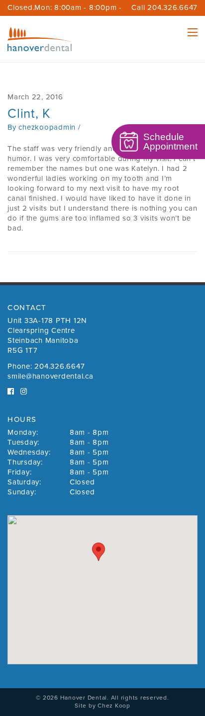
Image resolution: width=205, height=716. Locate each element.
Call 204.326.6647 (164, 7)
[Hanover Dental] (39, 39)
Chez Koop (114, 705)
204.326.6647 (59, 366)
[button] (98, 552)
